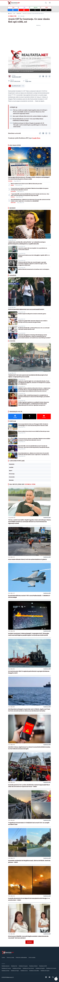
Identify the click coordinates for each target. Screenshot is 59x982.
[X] (35, 10)
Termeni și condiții (10, 957)
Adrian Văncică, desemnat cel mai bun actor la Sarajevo (33, 269)
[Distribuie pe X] (49, 76)
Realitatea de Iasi (24, 970)
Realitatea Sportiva (5, 966)
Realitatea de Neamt (33, 966)
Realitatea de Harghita (40, 968)
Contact (3, 957)
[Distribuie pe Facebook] (43, 76)
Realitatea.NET (16, 77)
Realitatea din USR (43, 966)
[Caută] (45, 3)
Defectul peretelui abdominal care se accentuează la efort (26, 309)
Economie (13, 191)
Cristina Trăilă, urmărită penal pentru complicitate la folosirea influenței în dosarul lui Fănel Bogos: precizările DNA (34, 396)
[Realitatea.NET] (14, 3)
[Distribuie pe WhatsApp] (46, 76)
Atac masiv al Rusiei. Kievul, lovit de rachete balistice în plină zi (30, 116)
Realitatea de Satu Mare (34, 970)
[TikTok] (46, 10)
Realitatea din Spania (45, 970)
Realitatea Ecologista (23, 966)
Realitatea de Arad (5, 970)
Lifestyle (10, 181)
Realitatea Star (14, 966)
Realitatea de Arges (15, 970)
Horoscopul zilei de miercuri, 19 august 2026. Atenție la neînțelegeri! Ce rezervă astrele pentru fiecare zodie (29, 178)
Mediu (12, 185)
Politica (13, 197)
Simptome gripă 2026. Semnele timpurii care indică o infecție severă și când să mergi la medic (32, 321)
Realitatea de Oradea (17, 968)
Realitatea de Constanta (51, 968)
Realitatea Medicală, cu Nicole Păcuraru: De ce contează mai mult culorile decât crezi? (33, 328)
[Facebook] (13, 10)
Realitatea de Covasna (6, 968)
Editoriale (13, 202)
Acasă (11, 13)
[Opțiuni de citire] (56, 979)
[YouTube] (24, 10)
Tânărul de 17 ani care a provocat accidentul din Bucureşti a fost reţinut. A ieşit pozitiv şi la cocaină (28, 376)
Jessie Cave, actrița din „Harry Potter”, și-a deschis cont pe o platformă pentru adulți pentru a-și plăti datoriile (27, 243)
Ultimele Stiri (19, 13)
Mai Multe (29, 942)
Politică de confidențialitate (21, 957)
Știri (14, 13)
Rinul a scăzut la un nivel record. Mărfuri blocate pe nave (26, 183)
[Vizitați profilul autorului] (9, 76)
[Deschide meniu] (49, 3)
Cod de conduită (32, 957)
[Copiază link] (40, 76)
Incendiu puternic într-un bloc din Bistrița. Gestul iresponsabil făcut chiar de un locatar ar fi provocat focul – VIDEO (29, 785)
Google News (36, 138)
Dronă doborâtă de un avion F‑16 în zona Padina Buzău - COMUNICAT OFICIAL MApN (28, 119)
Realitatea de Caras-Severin (28, 968)
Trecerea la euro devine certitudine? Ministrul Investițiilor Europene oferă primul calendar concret (34, 439)
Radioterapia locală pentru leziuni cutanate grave (32, 313)
